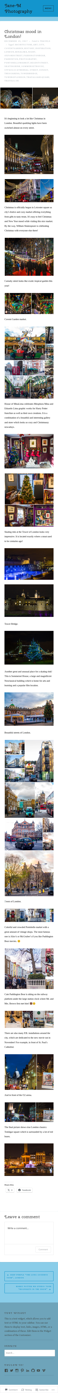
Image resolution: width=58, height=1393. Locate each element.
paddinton (11, 59)
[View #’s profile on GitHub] (33, 1370)
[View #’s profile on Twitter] (11, 1370)
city (41, 45)
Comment (43, 1249)
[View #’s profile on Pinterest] (22, 1370)
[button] (16, 98)
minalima (21, 52)
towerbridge (29, 73)
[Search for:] (29, 1353)
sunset (43, 70)
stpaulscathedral (16, 70)
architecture (23, 45)
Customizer (25, 1335)
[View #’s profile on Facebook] (6, 1370)
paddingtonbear (34, 55)
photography (28, 59)
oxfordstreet (13, 55)
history (29, 48)
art (35, 45)
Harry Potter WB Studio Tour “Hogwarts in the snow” (33, 1288)
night (32, 52)
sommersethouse (32, 66)
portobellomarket (17, 63)
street (34, 70)
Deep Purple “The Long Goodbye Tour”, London (27, 1276)
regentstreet (39, 63)
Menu (48, 8)
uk (17, 81)
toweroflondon (15, 77)
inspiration (43, 48)
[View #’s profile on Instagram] (17, 1370)
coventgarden (13, 48)
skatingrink (12, 66)
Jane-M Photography (18, 8)
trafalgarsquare (38, 77)
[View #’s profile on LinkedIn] (27, 1370)
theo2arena (12, 73)
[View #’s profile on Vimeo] (44, 1370)
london (9, 52)
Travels (45, 41)
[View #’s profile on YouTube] (38, 1370)
